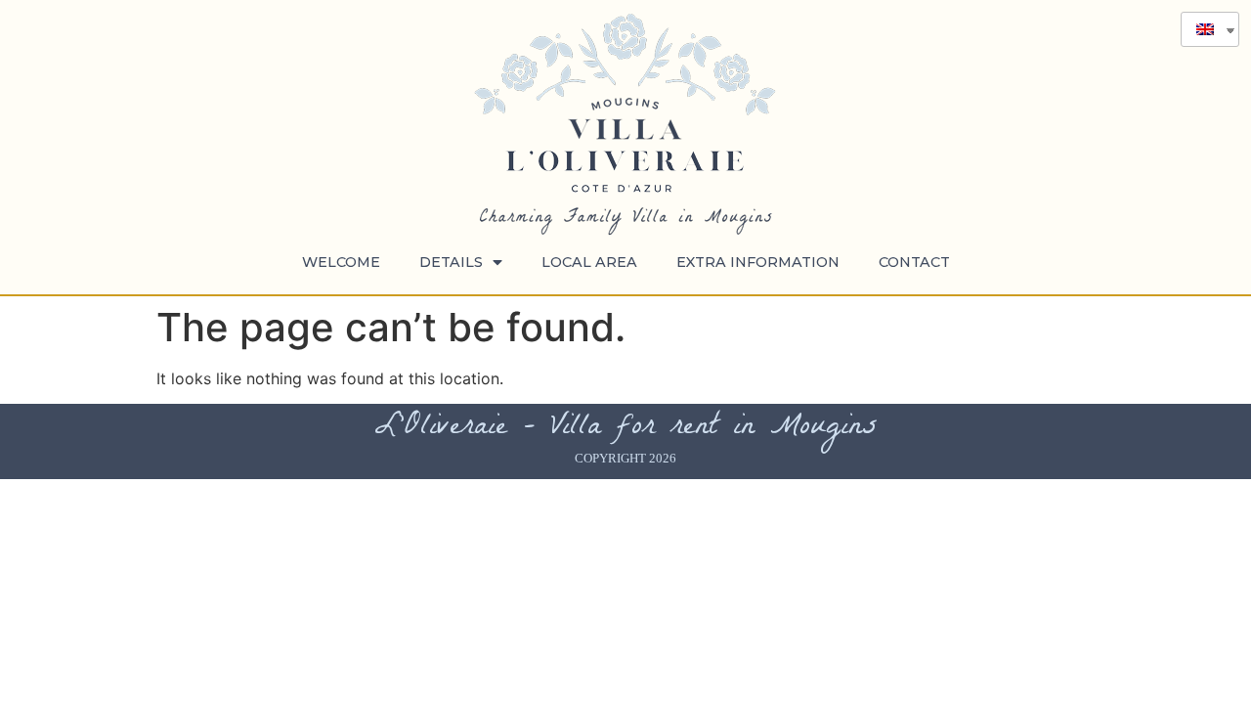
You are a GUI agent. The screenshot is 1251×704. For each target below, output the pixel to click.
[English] (1202, 29)
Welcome (341, 262)
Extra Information (758, 262)
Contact (914, 262)
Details (451, 262)
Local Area (589, 262)
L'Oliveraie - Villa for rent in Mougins (626, 429)
